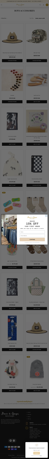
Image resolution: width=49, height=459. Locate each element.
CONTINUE (32, 239)
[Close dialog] (46, 216)
